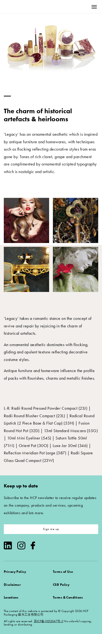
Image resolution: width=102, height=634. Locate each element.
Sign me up (51, 529)
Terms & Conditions (68, 597)
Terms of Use (63, 571)
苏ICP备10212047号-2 (48, 621)
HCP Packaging (21, 6)
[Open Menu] (94, 6)
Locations (11, 597)
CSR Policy (61, 584)
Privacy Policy (15, 571)
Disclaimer (12, 584)
